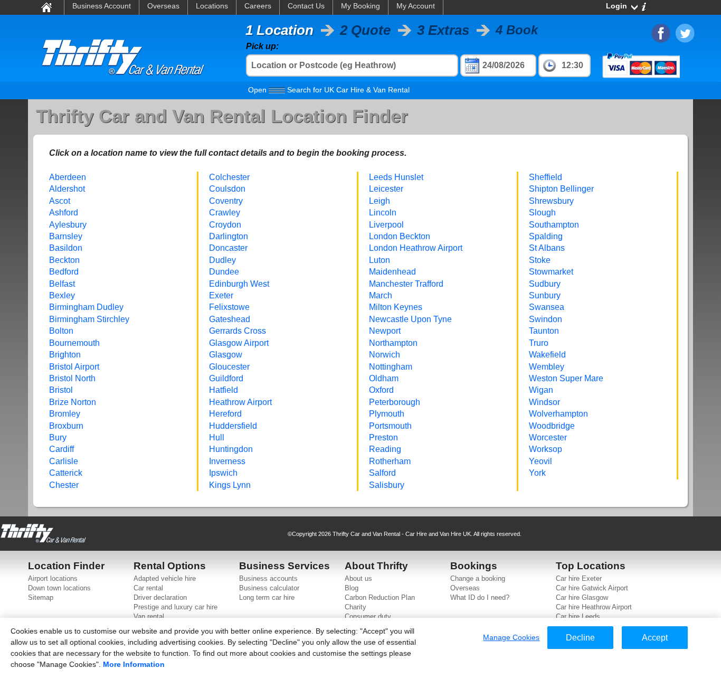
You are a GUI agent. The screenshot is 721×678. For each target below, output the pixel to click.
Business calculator (269, 588)
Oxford (381, 389)
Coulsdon (227, 188)
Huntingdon (231, 449)
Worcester (548, 437)
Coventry (226, 200)
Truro (538, 342)
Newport (385, 330)
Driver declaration (160, 597)
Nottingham (390, 366)
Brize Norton (72, 402)
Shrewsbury (551, 200)
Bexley (62, 295)
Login (616, 6)
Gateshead (229, 319)
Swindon (545, 319)
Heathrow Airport (240, 402)
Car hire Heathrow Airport (594, 607)
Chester (64, 485)
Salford (382, 472)
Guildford (226, 378)
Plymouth (386, 413)
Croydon (225, 224)
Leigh (379, 200)
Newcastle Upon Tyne (410, 319)
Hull (216, 437)
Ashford (63, 212)
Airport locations (53, 578)
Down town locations (59, 588)
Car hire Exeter (579, 578)
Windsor (544, 402)
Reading (385, 449)
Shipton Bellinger (561, 188)
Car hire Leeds (578, 616)
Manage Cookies (511, 637)
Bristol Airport (74, 366)
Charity (355, 607)
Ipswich (223, 472)
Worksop (545, 449)
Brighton (65, 354)
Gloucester (229, 366)
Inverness (227, 461)
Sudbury (545, 283)
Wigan (541, 389)
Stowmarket (551, 271)
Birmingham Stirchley (89, 319)
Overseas (163, 6)
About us (358, 578)
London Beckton (399, 236)
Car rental (148, 588)
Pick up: (262, 46)
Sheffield (545, 177)
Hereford (225, 413)
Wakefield (547, 354)
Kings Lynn (230, 485)
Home (46, 7)
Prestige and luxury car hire (175, 607)
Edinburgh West (239, 283)
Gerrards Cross (237, 330)
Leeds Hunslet (396, 177)
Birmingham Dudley (86, 307)
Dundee (224, 271)
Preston (383, 437)
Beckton (64, 260)
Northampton (393, 342)
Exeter (221, 295)
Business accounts (268, 578)
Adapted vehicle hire (165, 578)
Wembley (546, 366)
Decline (580, 637)
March (380, 295)
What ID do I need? (479, 597)
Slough (542, 212)
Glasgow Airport (239, 342)
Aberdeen (67, 177)
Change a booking (477, 578)
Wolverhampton (558, 413)
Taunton (544, 330)
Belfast (62, 283)
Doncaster (228, 247)
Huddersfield (233, 425)
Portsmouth (390, 425)
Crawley (224, 212)
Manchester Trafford (406, 283)
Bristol (61, 389)
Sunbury (545, 295)
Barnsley (65, 236)
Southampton (554, 224)
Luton (379, 260)
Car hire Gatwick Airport (592, 588)
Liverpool (386, 224)
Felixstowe (229, 307)
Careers (257, 6)
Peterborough (394, 402)
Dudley (222, 260)
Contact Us (306, 6)
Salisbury (386, 485)
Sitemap (40, 597)
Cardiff (61, 449)
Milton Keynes (395, 307)
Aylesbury (68, 224)
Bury (58, 437)
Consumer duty (368, 616)
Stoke (540, 260)
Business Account (101, 6)
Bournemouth (74, 342)
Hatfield (223, 389)
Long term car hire (267, 597)
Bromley (64, 413)
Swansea (546, 307)
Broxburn (66, 425)
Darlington (228, 236)
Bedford (64, 271)
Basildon (65, 247)
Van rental (149, 616)
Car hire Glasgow (582, 597)
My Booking (360, 6)
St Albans (547, 247)
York (537, 472)
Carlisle (63, 461)
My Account (415, 6)
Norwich (384, 354)
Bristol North (72, 378)
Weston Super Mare (566, 378)
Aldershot (67, 188)
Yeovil (540, 461)
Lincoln (382, 212)
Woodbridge (552, 425)
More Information (134, 664)
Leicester (386, 188)
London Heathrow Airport (415, 247)
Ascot (59, 200)
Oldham (384, 378)
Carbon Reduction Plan (380, 597)
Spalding (546, 236)
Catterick (65, 472)
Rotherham (390, 461)
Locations (212, 6)
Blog (351, 588)
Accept (655, 637)
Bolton (61, 330)
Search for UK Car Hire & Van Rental (329, 90)
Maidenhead (392, 271)
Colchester (229, 177)
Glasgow (225, 354)
